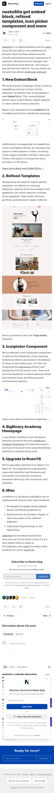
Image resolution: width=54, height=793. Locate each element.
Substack (14, 787)
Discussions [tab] (22, 667)
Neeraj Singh (13, 32)
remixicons (25, 366)
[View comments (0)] (14, 40)
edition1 (41, 71)
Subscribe (39, 3)
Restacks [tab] (19, 634)
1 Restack (31, 597)
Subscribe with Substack (29, 716)
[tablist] (13, 634)
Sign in (48, 3)
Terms (33, 774)
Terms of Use (41, 722)
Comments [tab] (8, 634)
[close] (46, 679)
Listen (48, 33)
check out (29, 549)
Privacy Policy (28, 728)
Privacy (25, 774)
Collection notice (44, 774)
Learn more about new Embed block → (23, 168)
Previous (10, 616)
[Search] (49, 667)
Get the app (40, 781)
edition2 (31, 71)
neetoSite (7, 46)
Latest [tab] (12, 667)
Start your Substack (20, 781)
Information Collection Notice (35, 725)
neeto (48, 46)
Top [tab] (5, 667)
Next (45, 616)
